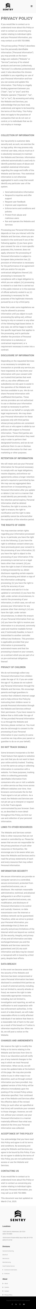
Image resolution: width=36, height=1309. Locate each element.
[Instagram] (20, 1304)
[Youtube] (24, 1304)
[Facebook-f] (12, 1304)
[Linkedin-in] (16, 1304)
